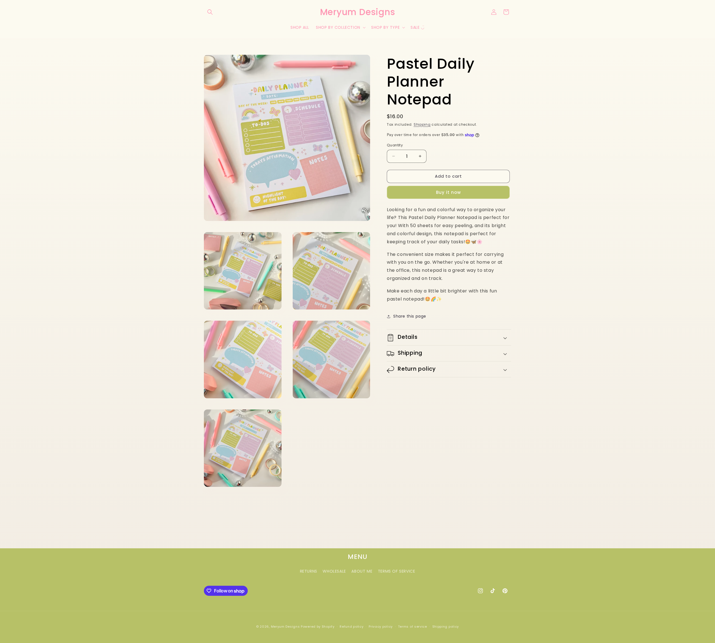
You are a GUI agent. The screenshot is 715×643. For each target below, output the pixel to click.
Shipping (422, 124)
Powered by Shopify (318, 626)
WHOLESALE (334, 571)
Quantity (395, 145)
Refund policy (351, 626)
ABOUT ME (361, 571)
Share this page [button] (409, 316)
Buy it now (448, 192)
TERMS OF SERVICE (396, 571)
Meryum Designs (285, 626)
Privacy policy (381, 626)
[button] (210, 12)
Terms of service (412, 626)
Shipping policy (445, 626)
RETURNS (308, 571)
